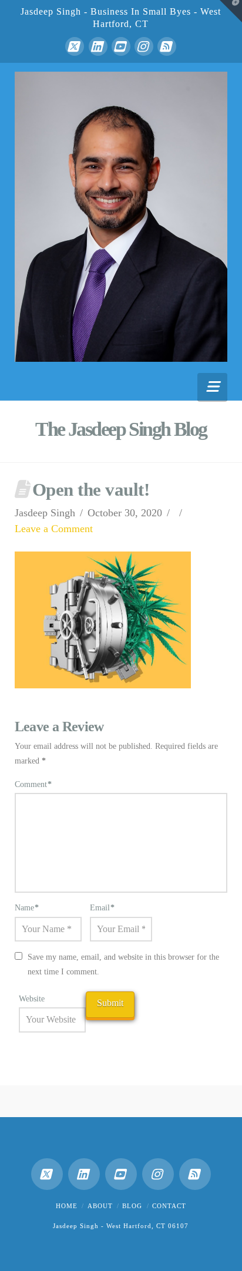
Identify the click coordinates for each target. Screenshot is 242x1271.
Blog (132, 1205)
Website (32, 998)
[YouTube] (121, 46)
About (100, 1205)
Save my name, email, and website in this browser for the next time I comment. (123, 964)
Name (27, 907)
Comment (33, 784)
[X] (74, 46)
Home (67, 1205)
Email (102, 907)
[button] (212, 387)
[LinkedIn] (98, 46)
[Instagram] (144, 46)
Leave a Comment (54, 528)
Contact (169, 1205)
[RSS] (166, 46)
